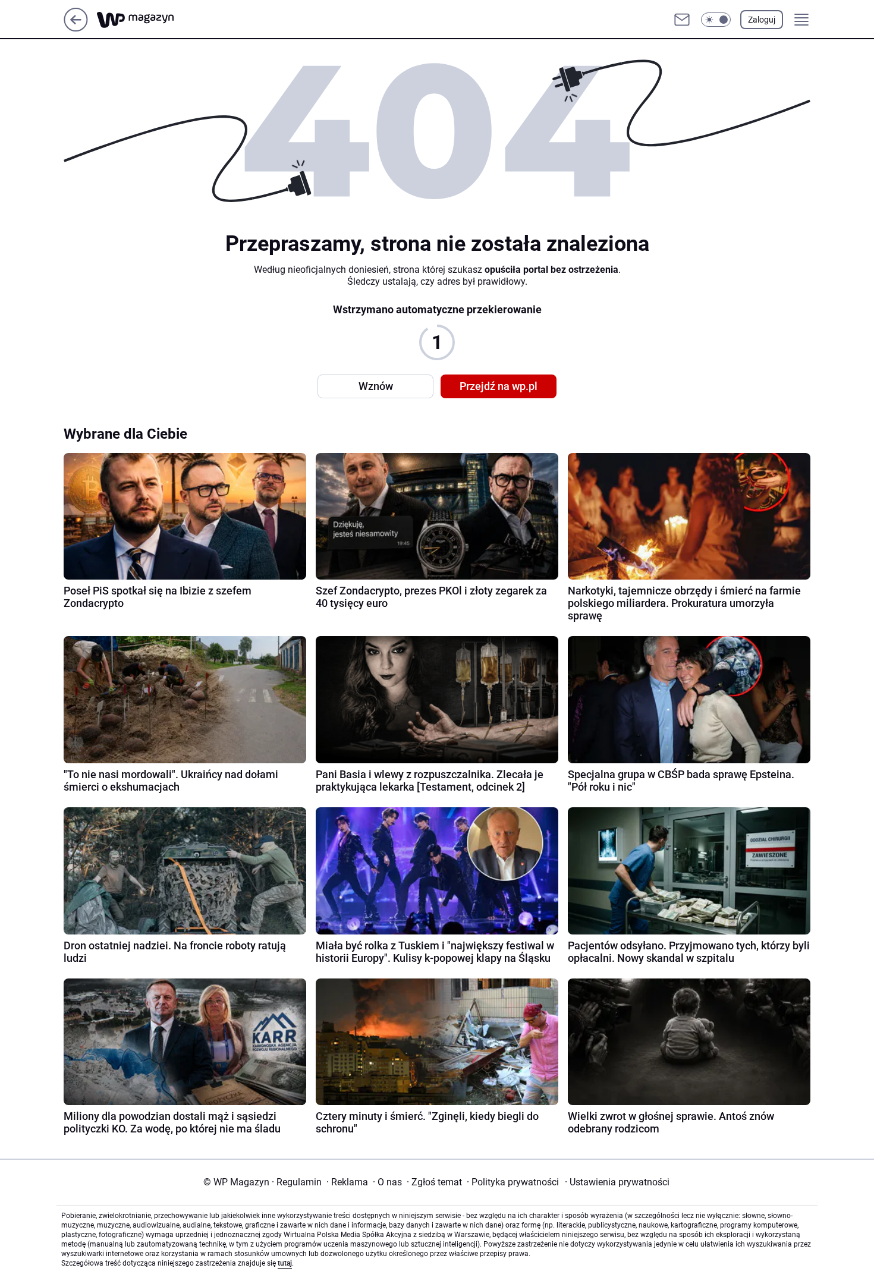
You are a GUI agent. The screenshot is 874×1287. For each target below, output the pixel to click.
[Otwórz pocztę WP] (681, 19)
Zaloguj (761, 19)
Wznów (376, 386)
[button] (716, 19)
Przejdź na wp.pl (498, 386)
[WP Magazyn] (145, 20)
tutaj (285, 1263)
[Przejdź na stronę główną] (76, 28)
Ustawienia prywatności (617, 1182)
